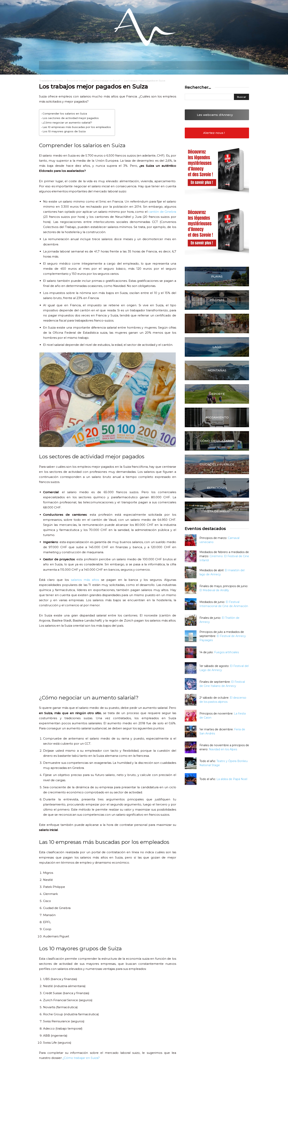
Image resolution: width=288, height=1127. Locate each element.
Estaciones (217, 488)
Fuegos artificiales (226, 652)
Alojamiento (217, 417)
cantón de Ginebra (162, 212)
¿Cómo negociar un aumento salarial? (67, 122)
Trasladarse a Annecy (51, 80)
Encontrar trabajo (77, 80)
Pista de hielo (217, 511)
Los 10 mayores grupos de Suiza (64, 131)
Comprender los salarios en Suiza (65, 113)
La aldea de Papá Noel (231, 779)
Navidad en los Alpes (223, 749)
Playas (217, 276)
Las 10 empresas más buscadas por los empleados (77, 127)
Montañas (217, 370)
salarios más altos (85, 580)
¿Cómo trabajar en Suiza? (105, 80)
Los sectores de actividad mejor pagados (71, 118)
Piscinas (217, 300)
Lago (217, 347)
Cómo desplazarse (217, 441)
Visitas (217, 323)
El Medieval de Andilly (214, 590)
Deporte (217, 394)
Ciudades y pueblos (217, 464)
